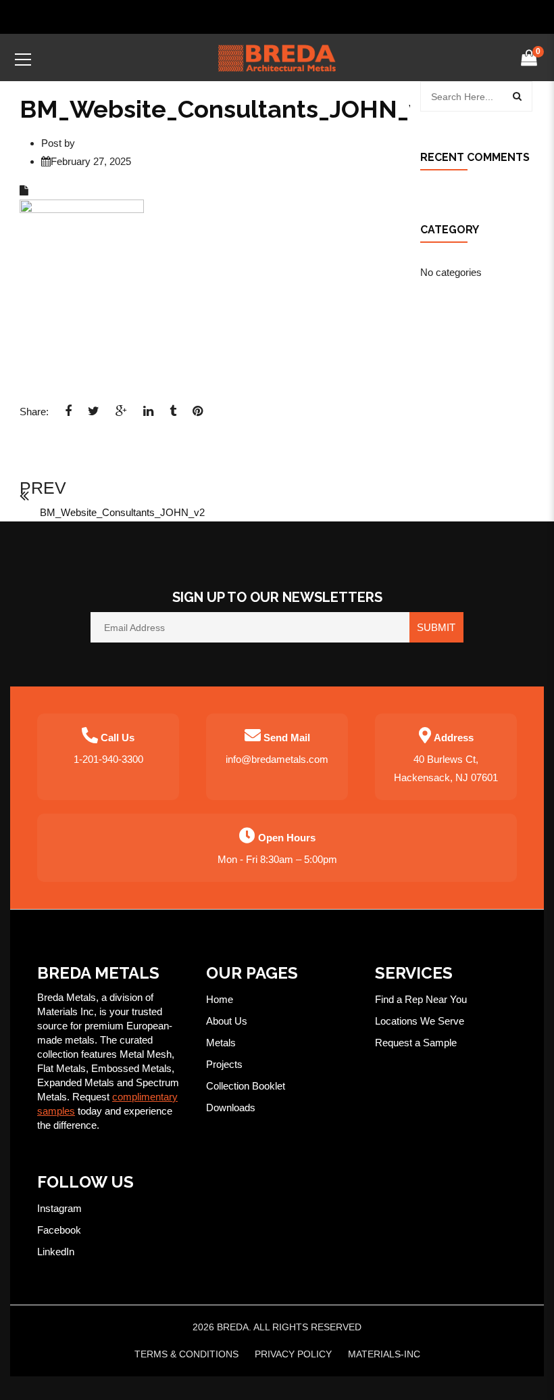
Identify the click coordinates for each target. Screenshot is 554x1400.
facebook (68, 415)
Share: (34, 411)
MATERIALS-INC (384, 1354)
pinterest (198, 415)
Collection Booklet (245, 1086)
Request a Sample (416, 1042)
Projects (224, 1064)
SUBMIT (436, 627)
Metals (221, 1042)
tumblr (173, 415)
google (121, 415)
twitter (93, 415)
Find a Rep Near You (421, 999)
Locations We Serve (419, 1021)
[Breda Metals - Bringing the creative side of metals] (277, 57)
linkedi (148, 415)
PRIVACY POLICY (293, 1354)
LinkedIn (55, 1251)
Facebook (59, 1230)
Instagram (59, 1208)
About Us (226, 1021)
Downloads (230, 1107)
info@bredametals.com (277, 759)
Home (219, 999)
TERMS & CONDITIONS (186, 1354)
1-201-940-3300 (108, 759)
